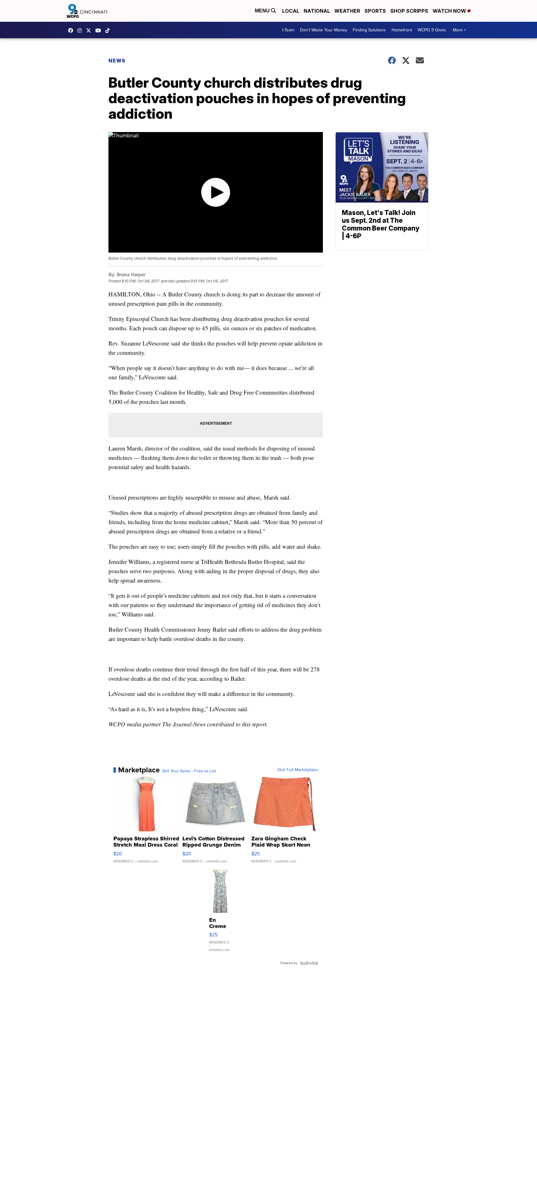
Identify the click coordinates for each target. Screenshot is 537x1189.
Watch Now (450, 11)
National (317, 11)
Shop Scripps (409, 11)
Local (290, 11)
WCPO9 (72, 30)
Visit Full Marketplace (297, 770)
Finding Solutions (369, 30)
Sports (375, 11)
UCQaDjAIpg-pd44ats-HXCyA (99, 30)
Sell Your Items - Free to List (189, 771)
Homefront (402, 30)
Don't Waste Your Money (323, 30)
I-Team (288, 30)
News (117, 60)
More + (459, 30)
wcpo (90, 30)
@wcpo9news (109, 30)
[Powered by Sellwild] (309, 963)
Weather (347, 11)
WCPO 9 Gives (432, 30)
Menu (263, 10)
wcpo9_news (81, 30)
